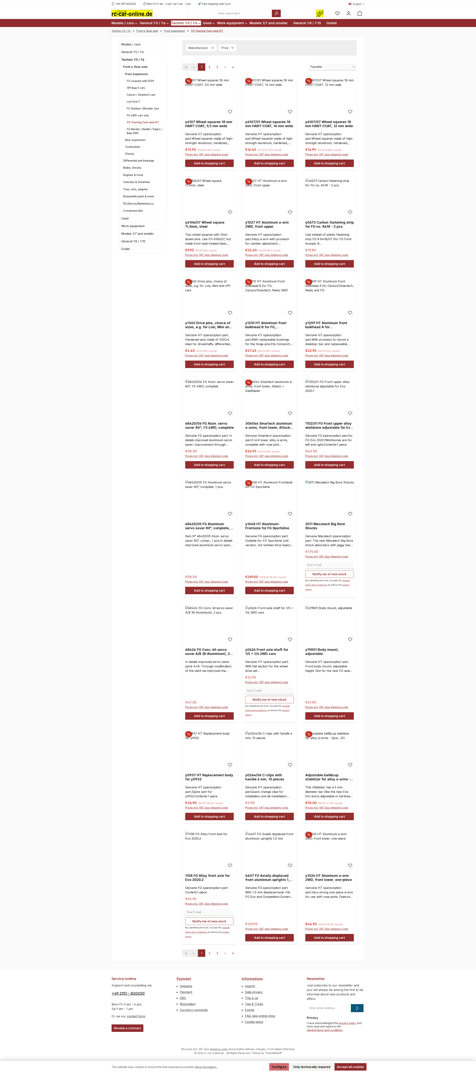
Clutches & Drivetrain (136, 182)
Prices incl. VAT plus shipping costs (206, 154)
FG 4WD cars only (138, 115)
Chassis (129, 153)
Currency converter (194, 1010)
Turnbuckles (132, 146)
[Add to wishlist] (230, 111)
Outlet (125, 249)
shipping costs (219, 1049)
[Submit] (357, 1008)
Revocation (188, 1004)
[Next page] (225, 67)
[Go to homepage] (132, 13)
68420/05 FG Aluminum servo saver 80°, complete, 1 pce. (208, 526)
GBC (183, 998)
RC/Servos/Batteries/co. (138, 203)
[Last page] (233, 67)
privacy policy (347, 1023)
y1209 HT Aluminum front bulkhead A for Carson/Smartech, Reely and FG (329, 325)
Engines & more (133, 175)
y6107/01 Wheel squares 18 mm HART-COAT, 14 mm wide (269, 124)
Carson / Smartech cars (141, 94)
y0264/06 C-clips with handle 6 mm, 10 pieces (264, 777)
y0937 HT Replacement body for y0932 (209, 777)
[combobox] (230, 13)
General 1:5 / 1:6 (132, 52)
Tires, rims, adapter (135, 189)
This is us (251, 998)
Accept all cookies (350, 1067)
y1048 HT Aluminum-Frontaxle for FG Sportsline (267, 526)
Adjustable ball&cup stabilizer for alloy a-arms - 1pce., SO (327, 777)
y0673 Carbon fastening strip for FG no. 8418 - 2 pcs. (329, 224)
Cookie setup (254, 1022)
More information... (206, 1067)
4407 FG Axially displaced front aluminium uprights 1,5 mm (268, 878)
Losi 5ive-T (133, 101)
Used (124, 218)
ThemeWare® (273, 1053)
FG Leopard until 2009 (140, 80)
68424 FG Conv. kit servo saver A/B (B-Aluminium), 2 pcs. (207, 652)
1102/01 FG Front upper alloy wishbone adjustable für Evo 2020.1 (328, 425)
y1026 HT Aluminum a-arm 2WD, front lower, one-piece (328, 878)
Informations (252, 979)
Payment (184, 979)
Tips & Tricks (254, 1004)
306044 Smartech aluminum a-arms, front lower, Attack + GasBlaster (269, 425)
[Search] (276, 13)
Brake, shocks (132, 167)
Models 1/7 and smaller (137, 233)
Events (249, 1010)
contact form (136, 1016)
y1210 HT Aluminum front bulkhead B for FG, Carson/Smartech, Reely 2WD (266, 325)
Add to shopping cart (209, 163)
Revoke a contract (127, 1028)
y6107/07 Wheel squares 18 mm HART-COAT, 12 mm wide (329, 124)
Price (225, 48)
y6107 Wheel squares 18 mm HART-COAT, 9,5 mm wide (208, 124)
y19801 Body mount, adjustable (322, 652)
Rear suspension (135, 139)
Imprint (250, 986)
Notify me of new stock (329, 574)
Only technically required (311, 1067)
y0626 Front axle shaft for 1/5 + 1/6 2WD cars (266, 652)
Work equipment (132, 226)
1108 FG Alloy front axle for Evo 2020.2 (207, 878)
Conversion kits (133, 210)
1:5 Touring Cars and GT (143, 122)
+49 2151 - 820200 (128, 993)
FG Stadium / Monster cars (143, 108)
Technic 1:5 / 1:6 (132, 59)
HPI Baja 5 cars (136, 87)
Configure (279, 1067)
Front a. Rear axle (135, 67)
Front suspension (136, 74)
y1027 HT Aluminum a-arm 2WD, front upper (267, 224)
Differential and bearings (138, 160)
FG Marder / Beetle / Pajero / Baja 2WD (144, 131)
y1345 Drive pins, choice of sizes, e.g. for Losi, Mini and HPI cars (208, 325)
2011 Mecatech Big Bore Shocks (325, 526)
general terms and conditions (324, 1030)
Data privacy (254, 992)
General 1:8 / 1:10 (133, 241)
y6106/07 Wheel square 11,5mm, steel (204, 224)
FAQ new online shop (260, 1016)
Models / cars (131, 44)
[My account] (348, 13)
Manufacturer (198, 48)
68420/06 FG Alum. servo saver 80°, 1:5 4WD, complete (209, 425)
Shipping (186, 986)
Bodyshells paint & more (138, 196)
